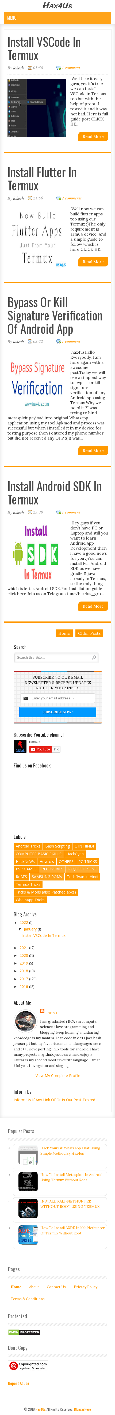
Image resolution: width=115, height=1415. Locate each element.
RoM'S (21, 876)
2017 (24, 978)
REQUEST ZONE (82, 868)
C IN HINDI (84, 846)
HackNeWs (25, 861)
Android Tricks (28, 846)
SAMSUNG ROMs (47, 876)
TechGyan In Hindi (82, 876)
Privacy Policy (85, 1287)
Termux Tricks (28, 884)
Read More (93, 136)
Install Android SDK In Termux (54, 492)
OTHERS (66, 861)
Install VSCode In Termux (44, 48)
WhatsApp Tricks (30, 899)
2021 (24, 947)
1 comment (71, 67)
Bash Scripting (57, 846)
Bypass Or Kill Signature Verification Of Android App (54, 315)
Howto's (47, 861)
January (31, 929)
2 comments (72, 198)
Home (64, 633)
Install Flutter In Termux (41, 178)
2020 (24, 955)
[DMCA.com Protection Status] (24, 1334)
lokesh (51, 1012)
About (34, 1287)
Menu (12, 18)
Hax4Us (41, 1409)
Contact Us (56, 1287)
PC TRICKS (87, 861)
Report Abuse (18, 1383)
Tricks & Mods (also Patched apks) (46, 892)
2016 (24, 986)
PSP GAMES (26, 868)
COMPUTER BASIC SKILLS (39, 853)
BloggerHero (82, 1409)
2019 (24, 963)
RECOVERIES (52, 868)
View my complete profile (58, 1075)
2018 (24, 970)
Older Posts (89, 633)
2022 (24, 922)
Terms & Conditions (28, 1299)
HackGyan (75, 853)
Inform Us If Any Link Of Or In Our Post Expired (54, 1099)
